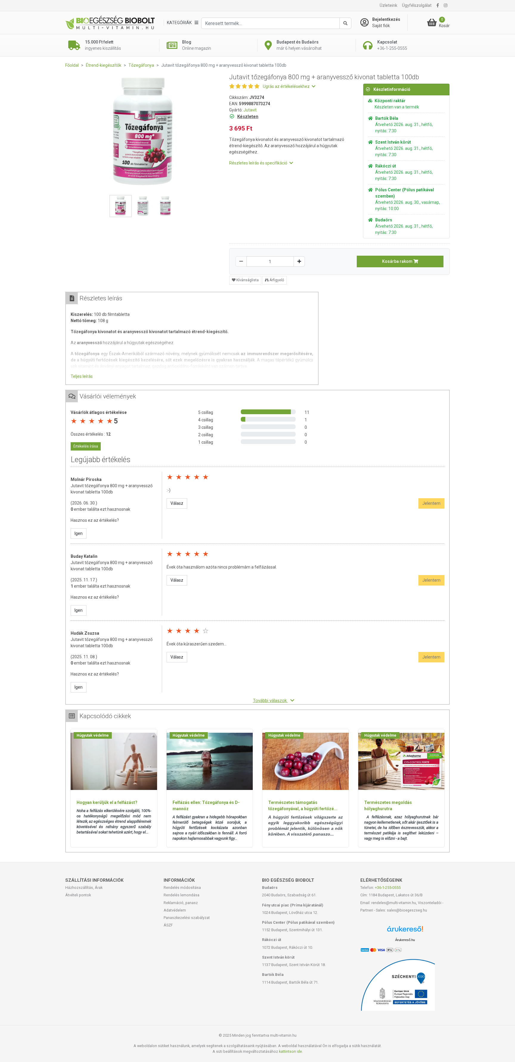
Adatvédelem (175, 910)
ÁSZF (168, 925)
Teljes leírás (82, 376)
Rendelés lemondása (181, 895)
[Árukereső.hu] (405, 931)
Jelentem (431, 503)
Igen (79, 533)
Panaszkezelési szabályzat (187, 917)
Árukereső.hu (405, 940)
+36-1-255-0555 (388, 887)
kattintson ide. (291, 1051)
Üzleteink (388, 5)
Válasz (176, 503)
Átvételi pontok (78, 895)
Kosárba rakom (397, 261)
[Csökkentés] (241, 261)
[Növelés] (299, 261)
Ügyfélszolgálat (417, 5)
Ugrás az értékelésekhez (287, 86)
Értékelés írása (85, 446)
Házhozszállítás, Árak (84, 887)
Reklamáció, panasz (181, 902)
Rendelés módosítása (182, 887)
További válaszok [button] (270, 700)
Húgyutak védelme (93, 735)
